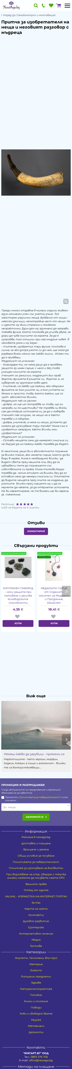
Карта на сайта (36, 908)
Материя (36, 964)
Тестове (36, 946)
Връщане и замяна (36, 849)
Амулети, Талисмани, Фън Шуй (36, 958)
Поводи (36, 1007)
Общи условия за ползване (36, 855)
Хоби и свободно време (36, 1013)
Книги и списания (36, 1001)
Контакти (36, 915)
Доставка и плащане (36, 843)
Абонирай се (35, 817)
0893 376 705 (39, 1056)
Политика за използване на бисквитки (36, 868)
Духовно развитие (36, 921)
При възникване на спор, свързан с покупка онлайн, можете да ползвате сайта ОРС (36, 876)
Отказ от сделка (36, 890)
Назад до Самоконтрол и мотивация (29, 15)
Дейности (36, 1032)
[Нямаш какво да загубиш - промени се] (36, 725)
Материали (36, 1026)
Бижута (36, 970)
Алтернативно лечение (36, 933)
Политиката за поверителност (39, 797)
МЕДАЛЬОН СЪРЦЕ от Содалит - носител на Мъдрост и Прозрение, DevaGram (54, 595)
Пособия (36, 995)
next (66, 591)
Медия (36, 939)
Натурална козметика (36, 989)
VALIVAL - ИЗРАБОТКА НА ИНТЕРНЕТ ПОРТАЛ (36, 896)
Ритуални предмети (36, 976)
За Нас (36, 902)
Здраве (36, 982)
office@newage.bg (41, 1060)
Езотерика (36, 927)
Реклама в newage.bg (36, 837)
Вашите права (36, 884)
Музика (36, 1019)
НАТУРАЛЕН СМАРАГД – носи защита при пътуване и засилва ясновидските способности (18, 595)
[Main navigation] (67, 5)
